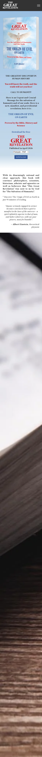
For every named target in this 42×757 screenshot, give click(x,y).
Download (21, 157)
